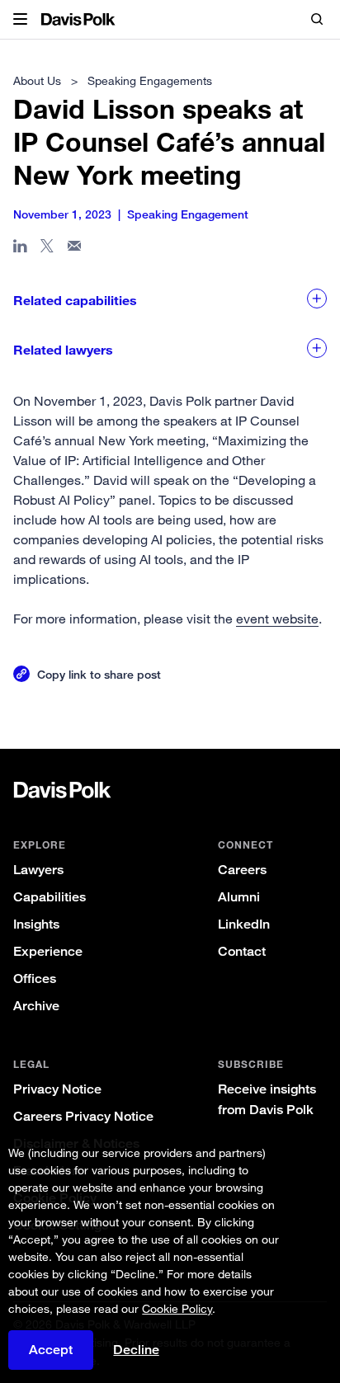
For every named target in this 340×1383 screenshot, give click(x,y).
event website (277, 618)
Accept (51, 1349)
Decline (136, 1350)
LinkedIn (244, 924)
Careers (242, 869)
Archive (36, 1006)
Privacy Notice (57, 1089)
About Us (37, 80)
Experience (48, 951)
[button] (20, 20)
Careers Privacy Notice (83, 1116)
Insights (36, 924)
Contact (242, 951)
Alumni (239, 897)
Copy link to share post (99, 674)
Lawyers (38, 869)
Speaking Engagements (149, 80)
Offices (34, 978)
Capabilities (49, 897)
